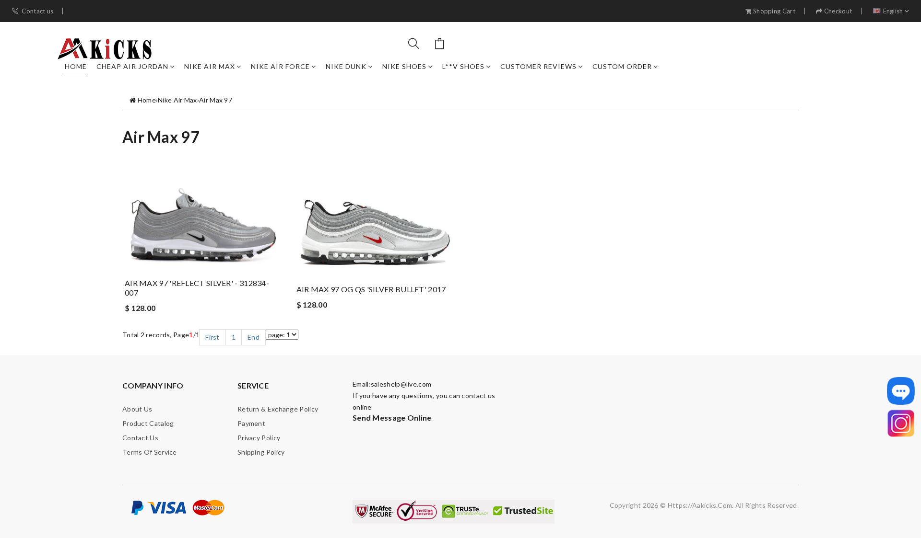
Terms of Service (149, 452)
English (893, 11)
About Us (137, 409)
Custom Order (622, 66)
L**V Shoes (463, 66)
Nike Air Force (280, 66)
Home (76, 66)
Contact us (37, 11)
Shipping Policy (261, 452)
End (254, 337)
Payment (251, 423)
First (212, 337)
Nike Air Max (209, 66)
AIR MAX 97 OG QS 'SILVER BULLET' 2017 (371, 289)
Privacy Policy (258, 438)
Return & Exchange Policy (277, 409)
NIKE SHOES (404, 66)
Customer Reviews (538, 66)
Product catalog (148, 423)
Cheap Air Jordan (132, 66)
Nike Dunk (346, 66)
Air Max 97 (215, 100)
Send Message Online (392, 417)
